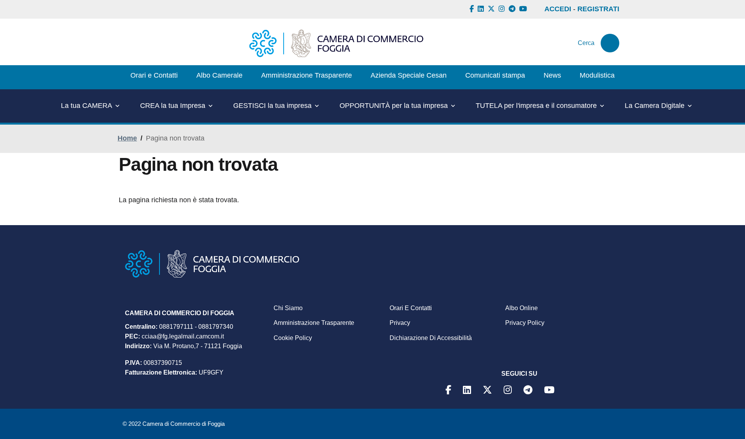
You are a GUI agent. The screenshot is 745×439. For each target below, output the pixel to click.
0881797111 (176, 326)
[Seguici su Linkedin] (482, 9)
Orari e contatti (411, 308)
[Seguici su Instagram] (503, 9)
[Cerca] (610, 43)
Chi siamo (288, 308)
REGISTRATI (598, 9)
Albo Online (521, 308)
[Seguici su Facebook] (473, 9)
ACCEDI (557, 9)
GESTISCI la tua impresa (272, 105)
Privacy (400, 322)
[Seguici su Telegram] (513, 9)
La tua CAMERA (86, 105)
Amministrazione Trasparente (314, 322)
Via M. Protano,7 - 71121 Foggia (197, 346)
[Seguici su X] (492, 9)
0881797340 (215, 326)
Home (127, 138)
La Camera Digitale (654, 105)
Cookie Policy (293, 338)
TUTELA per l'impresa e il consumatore (536, 105)
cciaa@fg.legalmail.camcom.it (183, 336)
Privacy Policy (524, 322)
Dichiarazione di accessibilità (431, 338)
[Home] (336, 43)
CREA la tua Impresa (172, 105)
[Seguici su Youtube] (524, 9)
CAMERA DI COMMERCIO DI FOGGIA (179, 313)
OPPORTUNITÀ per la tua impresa (394, 105)
